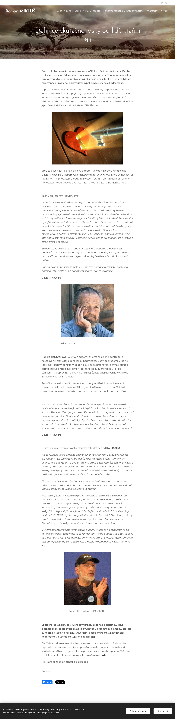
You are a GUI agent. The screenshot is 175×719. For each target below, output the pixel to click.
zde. (104, 655)
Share (48, 682)
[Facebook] (161, 2)
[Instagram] (165, 2)
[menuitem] (60, 11)
